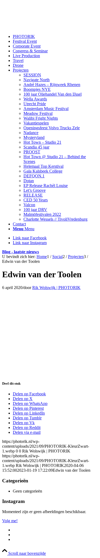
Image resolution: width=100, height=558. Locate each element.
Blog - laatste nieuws (20, 251)
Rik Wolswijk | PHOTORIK (56, 287)
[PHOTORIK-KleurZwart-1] (42, 27)
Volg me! (10, 520)
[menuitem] (55, 36)
